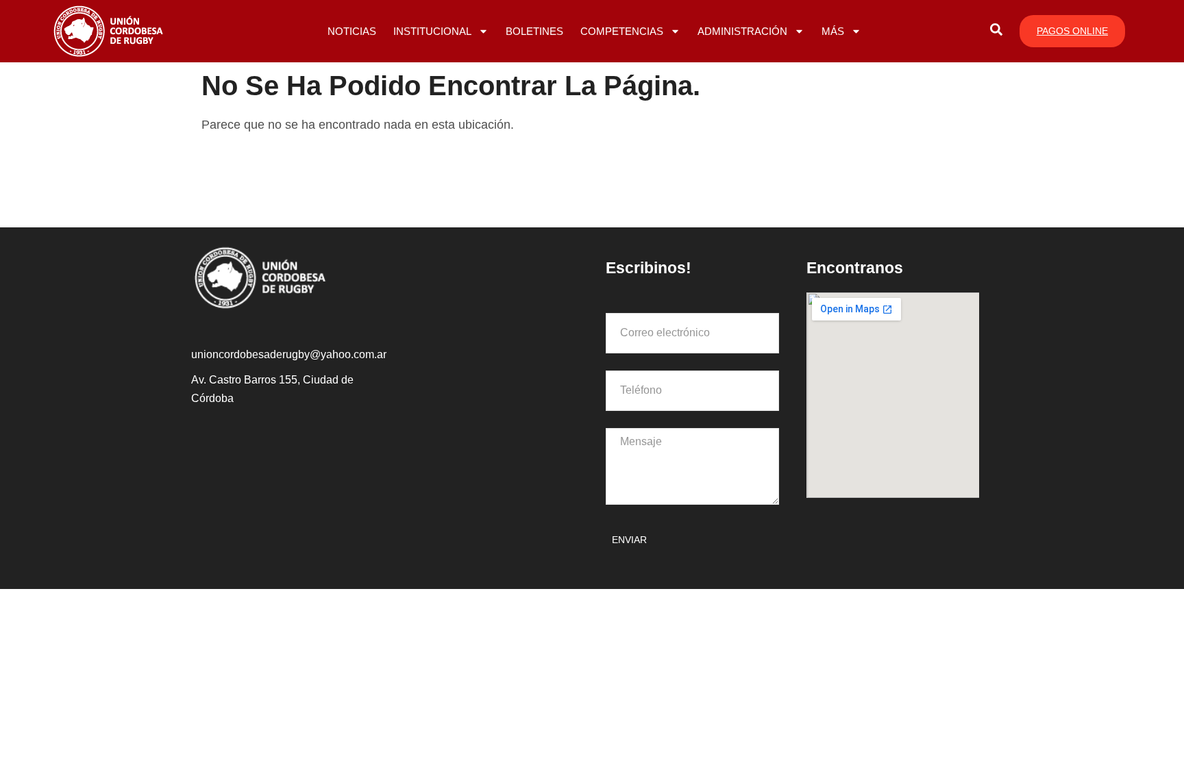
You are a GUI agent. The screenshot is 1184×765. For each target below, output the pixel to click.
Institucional (432, 31)
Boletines (534, 31)
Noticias (352, 31)
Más (833, 31)
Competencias (621, 31)
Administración (742, 31)
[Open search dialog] (996, 31)
